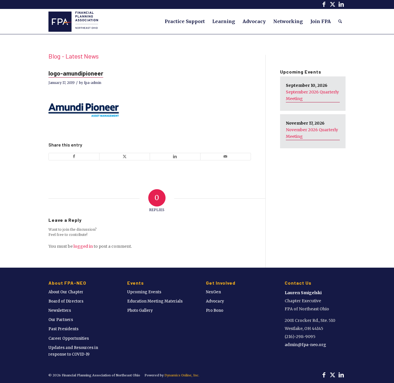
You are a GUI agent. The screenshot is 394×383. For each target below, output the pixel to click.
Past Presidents (63, 328)
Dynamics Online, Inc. (181, 375)
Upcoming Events (144, 292)
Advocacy (215, 301)
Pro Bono (214, 310)
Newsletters (59, 310)
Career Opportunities (68, 338)
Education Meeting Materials (155, 301)
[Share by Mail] (225, 156)
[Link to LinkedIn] (341, 4)
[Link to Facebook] (324, 4)
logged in (83, 246)
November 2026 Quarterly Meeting (312, 133)
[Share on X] (125, 156)
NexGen (213, 292)
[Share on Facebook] (74, 156)
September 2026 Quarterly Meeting (312, 95)
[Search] (340, 21)
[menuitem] (185, 21)
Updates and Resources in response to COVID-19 (73, 351)
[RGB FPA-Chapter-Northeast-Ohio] (73, 21)
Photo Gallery (140, 310)
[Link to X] (332, 4)
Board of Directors (65, 301)
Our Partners (60, 319)
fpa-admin (92, 83)
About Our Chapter (65, 292)
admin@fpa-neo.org (305, 344)
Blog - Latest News (73, 56)
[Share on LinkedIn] (175, 156)
